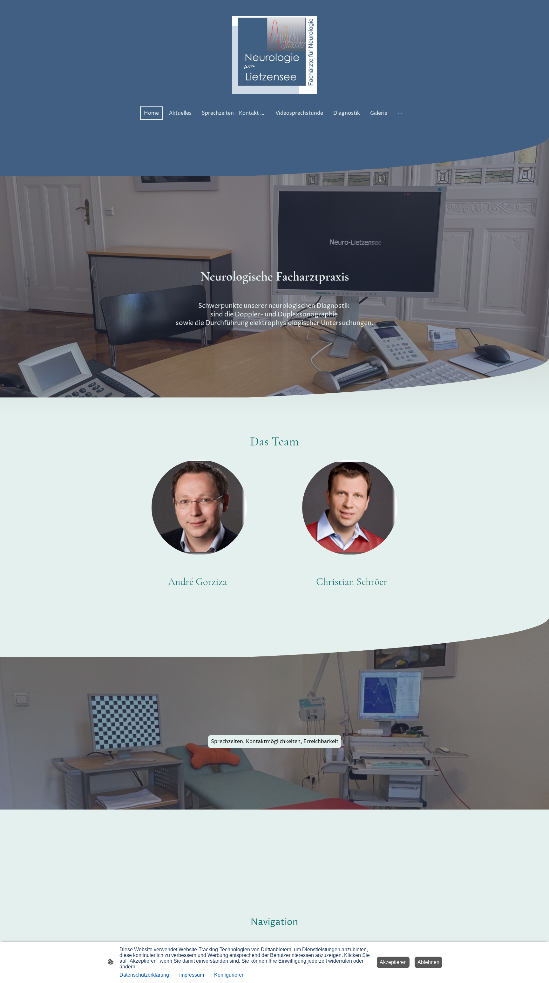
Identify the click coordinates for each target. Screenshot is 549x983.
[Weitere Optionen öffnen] (400, 113)
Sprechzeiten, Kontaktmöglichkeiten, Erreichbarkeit (274, 741)
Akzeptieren (393, 962)
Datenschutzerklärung (144, 975)
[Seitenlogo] (274, 55)
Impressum (191, 975)
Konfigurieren (229, 975)
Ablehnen (428, 962)
